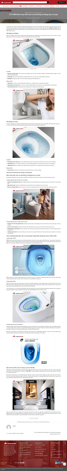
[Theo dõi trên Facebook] (15, 462)
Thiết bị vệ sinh (39, 6)
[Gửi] (48, 2)
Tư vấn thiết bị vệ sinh (37, 12)
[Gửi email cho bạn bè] (33, 418)
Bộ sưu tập (25, 6)
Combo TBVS (31, 6)
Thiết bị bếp (46, 6)
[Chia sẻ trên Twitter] (32, 418)
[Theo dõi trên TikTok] (18, 462)
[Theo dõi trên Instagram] (17, 462)
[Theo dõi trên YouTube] (23, 462)
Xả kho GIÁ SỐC (5, 6)
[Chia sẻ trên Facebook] (30, 418)
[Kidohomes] (6, 2)
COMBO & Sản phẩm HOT (14, 6)
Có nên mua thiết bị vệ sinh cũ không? (15, 433)
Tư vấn (51, 6)
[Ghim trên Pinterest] (35, 418)
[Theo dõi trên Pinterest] (20, 462)
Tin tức (62, 6)
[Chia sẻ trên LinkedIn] (37, 418)
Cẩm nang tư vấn (28, 12)
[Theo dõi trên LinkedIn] (22, 462)
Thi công (57, 6)
